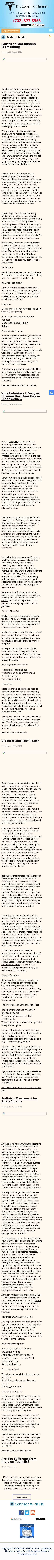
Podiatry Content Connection (33, 1552)
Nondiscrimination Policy (17, 1551)
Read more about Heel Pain (14, 732)
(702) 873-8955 (27, 20)
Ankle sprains (7, 1143)
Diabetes (5, 783)
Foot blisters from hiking (13, 89)
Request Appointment (11, 31)
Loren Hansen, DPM (10, 254)
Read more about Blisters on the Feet (19, 385)
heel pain (13, 441)
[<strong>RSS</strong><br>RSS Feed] (50, 36)
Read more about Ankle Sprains (16, 1450)
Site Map (46, 1548)
